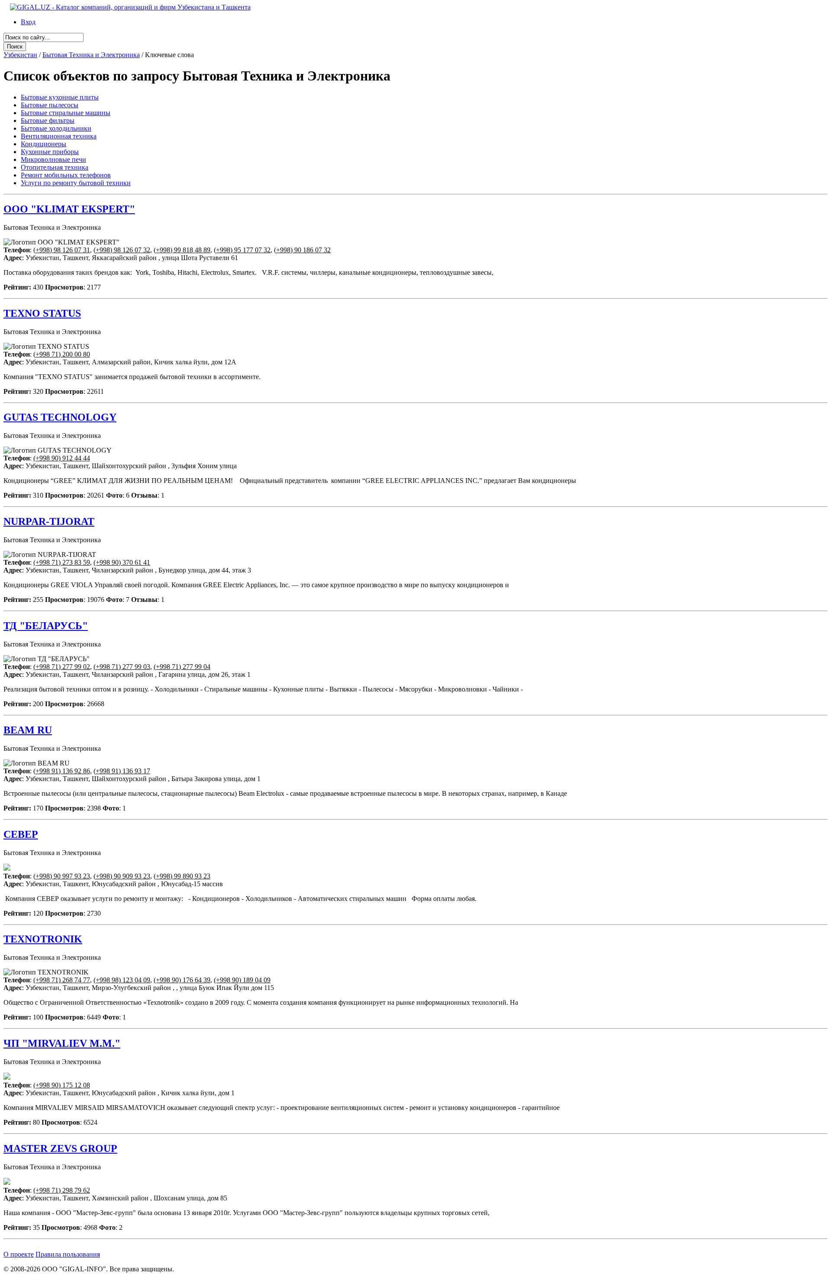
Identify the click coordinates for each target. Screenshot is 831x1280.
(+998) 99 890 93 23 (182, 876)
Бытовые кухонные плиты (60, 97)
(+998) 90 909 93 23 (121, 876)
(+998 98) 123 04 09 (121, 980)
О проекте (18, 1254)
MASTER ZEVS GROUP (60, 1148)
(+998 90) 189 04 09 (242, 980)
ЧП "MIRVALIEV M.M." (61, 1043)
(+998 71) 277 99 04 (182, 666)
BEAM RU (27, 730)
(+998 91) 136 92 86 (61, 771)
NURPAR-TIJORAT (48, 521)
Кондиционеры (43, 144)
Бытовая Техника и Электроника (91, 54)
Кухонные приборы (50, 151)
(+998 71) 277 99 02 (61, 666)
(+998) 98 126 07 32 (121, 250)
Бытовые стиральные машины (65, 112)
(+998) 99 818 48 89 (182, 250)
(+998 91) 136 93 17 (121, 771)
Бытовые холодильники (56, 128)
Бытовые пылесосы (49, 105)
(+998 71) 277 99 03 (121, 666)
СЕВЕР (20, 834)
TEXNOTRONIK (42, 939)
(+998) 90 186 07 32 (302, 250)
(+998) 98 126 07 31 (61, 250)
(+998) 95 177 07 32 (242, 250)
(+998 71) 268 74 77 (61, 980)
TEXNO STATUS (42, 313)
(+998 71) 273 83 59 (61, 562)
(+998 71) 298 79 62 (61, 1190)
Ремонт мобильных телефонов (66, 175)
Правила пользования (67, 1254)
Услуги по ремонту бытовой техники (76, 183)
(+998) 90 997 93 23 (61, 876)
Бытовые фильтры (47, 120)
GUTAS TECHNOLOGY (59, 417)
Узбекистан (20, 54)
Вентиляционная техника (59, 136)
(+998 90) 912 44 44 (61, 458)
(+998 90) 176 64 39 (182, 980)
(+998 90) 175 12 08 (61, 1085)
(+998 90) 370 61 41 (121, 562)
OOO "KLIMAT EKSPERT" (69, 209)
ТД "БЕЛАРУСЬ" (45, 625)
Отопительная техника (54, 167)
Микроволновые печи (53, 159)
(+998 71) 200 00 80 (61, 354)
